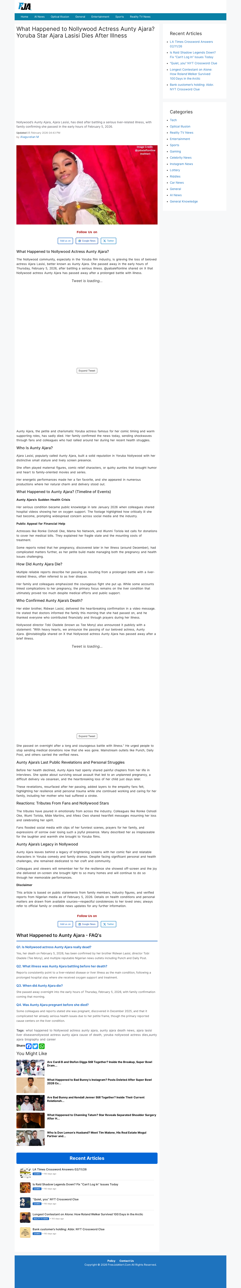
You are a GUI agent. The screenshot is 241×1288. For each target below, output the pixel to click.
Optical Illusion (60, 16)
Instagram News (181, 164)
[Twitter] (35, 1046)
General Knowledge (184, 201)
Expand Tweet (87, 370)
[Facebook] (29, 1046)
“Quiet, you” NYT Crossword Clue (193, 63)
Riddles (175, 176)
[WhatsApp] (42, 1046)
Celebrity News (181, 157)
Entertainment (100, 16)
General (80, 16)
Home (24, 16)
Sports (119, 16)
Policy (111, 1260)
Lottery (175, 170)
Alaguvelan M (29, 137)
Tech (173, 120)
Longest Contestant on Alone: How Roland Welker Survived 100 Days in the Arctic (191, 74)
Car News (177, 182)
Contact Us (126, 1260)
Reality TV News (140, 16)
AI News (39, 16)
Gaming (175, 151)
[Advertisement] (87, 67)
